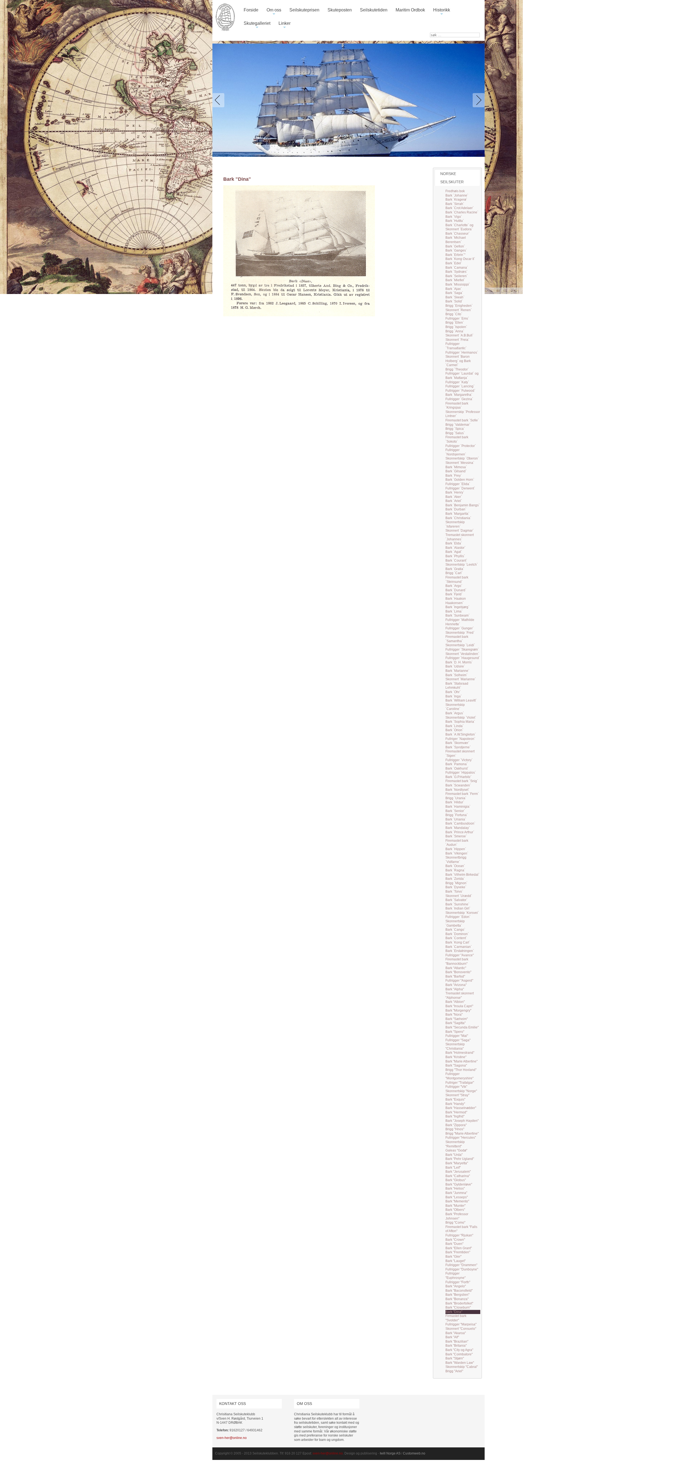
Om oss (274, 12)
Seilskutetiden (373, 10)
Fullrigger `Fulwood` (460, 391)
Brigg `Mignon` (456, 883)
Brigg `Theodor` (457, 369)
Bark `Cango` (455, 930)
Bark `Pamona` (456, 764)
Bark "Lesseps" (456, 1197)
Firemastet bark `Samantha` (456, 639)
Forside (251, 10)
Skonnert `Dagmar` (459, 530)
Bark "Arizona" (456, 985)
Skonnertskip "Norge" (461, 1091)
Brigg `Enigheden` (459, 306)
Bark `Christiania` (458, 518)
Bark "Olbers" (455, 1210)
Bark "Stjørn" (454, 1358)
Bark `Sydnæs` (456, 272)
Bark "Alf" (452, 1337)
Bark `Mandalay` (457, 828)
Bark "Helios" (455, 1188)
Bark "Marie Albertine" (461, 1061)
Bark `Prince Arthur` (459, 832)
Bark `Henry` (454, 492)
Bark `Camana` (456, 267)
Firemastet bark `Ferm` (462, 794)
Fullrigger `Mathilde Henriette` (459, 622)
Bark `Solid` (454, 301)
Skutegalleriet (257, 25)
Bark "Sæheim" (456, 1019)
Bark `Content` (456, 938)
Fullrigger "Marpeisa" (460, 1324)
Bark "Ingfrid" (454, 1116)
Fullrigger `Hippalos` (460, 772)
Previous (219, 100)
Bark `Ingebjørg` (457, 607)
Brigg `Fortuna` (456, 815)
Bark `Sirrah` (454, 204)
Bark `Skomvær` (457, 743)
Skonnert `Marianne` (460, 679)
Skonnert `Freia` (457, 340)
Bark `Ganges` (456, 250)
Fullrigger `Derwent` (460, 488)
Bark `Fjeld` (454, 594)
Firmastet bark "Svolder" (455, 1318)
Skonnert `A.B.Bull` (459, 335)
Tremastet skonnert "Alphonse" (459, 995)
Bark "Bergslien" (457, 1295)
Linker (285, 25)
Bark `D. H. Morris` (459, 662)
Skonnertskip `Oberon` (462, 458)
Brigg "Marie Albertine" (462, 1133)
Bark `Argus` (454, 713)
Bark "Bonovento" (458, 972)
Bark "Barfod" (455, 976)
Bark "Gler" (453, 1256)
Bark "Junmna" (456, 1193)
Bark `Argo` (453, 586)
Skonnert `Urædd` (458, 896)
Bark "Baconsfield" (459, 1291)
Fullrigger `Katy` (457, 382)
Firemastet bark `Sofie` (462, 420)
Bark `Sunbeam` (457, 615)
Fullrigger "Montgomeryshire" (459, 1076)
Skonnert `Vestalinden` (462, 654)
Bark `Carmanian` (458, 947)
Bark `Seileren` (456, 276)
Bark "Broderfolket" (459, 1303)
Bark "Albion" (455, 1002)
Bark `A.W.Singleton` (460, 734)
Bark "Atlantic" (455, 968)
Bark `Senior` (455, 811)
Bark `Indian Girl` (457, 908)
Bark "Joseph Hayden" (462, 1121)
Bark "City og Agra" (459, 1350)
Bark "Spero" (454, 1032)
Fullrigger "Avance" (459, 955)
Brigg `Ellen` (454, 322)
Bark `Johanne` (456, 195)
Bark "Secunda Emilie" (462, 1027)
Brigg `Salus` (455, 433)
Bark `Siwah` (454, 297)
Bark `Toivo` (454, 891)
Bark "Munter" (455, 1206)
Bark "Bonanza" (457, 1299)
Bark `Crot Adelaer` (459, 208)
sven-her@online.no (231, 1438)
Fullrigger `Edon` (457, 917)
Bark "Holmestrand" (459, 1053)
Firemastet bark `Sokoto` (456, 439)
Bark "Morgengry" (458, 1010)
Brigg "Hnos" (454, 1129)
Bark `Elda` (453, 543)
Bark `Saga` (454, 293)
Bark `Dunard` (455, 590)
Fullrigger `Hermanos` (461, 352)
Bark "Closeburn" (458, 1307)
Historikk (441, 12)
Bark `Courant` (456, 560)
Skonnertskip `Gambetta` (455, 923)
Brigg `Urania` (455, 798)
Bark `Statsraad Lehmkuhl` (456, 686)
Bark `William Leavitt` (461, 700)
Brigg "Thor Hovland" (460, 1070)
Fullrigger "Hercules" (460, 1138)
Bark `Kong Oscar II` (460, 259)
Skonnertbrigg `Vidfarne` (455, 860)
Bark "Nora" (454, 1014)
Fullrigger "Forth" (457, 1282)
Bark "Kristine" (455, 1057)
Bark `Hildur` (454, 802)
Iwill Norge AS (390, 1453)
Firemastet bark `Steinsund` (456, 579)
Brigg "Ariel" (454, 1371)
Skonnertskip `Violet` (460, 717)
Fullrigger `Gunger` (459, 628)
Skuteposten (340, 10)
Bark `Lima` (454, 611)
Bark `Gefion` (455, 246)
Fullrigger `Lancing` (460, 386)
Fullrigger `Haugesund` (462, 658)
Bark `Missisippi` (457, 284)
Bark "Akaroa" (455, 1333)
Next (477, 100)
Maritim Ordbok (410, 10)
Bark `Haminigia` (457, 806)
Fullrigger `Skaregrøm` (462, 649)
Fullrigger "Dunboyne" (461, 1269)
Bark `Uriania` (455, 819)
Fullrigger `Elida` (457, 484)
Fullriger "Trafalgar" (459, 1083)
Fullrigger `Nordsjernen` (455, 452)
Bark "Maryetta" (456, 1163)
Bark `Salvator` (456, 900)
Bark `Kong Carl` (457, 942)
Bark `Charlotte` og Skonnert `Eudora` (459, 227)
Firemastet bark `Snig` (461, 781)
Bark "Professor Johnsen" (456, 1216)
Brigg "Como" (455, 1222)
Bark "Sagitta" (455, 1023)
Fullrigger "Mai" (456, 1036)
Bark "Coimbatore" (459, 1354)
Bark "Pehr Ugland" (459, 1159)
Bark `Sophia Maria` (460, 722)
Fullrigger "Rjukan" (459, 1235)
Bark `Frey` (453, 475)
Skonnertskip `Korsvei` (462, 913)
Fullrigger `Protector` (460, 446)
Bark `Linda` (454, 726)
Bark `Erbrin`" (455, 255)
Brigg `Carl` (454, 573)
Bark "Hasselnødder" (460, 1108)
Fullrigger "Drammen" (461, 1265)
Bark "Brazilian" (456, 1341)
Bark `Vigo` (453, 217)
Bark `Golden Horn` (459, 480)
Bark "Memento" (457, 1201)
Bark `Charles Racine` (461, 212)
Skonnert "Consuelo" (460, 1329)
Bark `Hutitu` (454, 221)
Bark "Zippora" (456, 1125)
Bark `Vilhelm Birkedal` (462, 875)
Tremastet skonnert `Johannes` (459, 537)
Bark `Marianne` (457, 671)
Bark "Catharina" (457, 1176)
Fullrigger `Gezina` (459, 399)
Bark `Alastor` (455, 548)
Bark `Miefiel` (455, 280)
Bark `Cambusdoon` (460, 823)
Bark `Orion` (454, 730)
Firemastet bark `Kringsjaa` (456, 406)
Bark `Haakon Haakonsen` (455, 601)
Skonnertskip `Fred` (460, 633)
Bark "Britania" (456, 1345)
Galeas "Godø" (456, 1150)
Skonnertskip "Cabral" (461, 1367)
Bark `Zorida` (455, 879)
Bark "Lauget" (455, 1261)
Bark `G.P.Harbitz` (458, 777)
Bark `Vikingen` (456, 853)
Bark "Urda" (454, 1155)
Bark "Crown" (455, 1240)
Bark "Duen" (454, 1244)
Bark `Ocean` (455, 866)
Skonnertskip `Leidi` (460, 645)
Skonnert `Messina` (459, 463)
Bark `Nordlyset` (457, 790)
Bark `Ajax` (453, 289)
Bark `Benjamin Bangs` (462, 505)
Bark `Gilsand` (456, 471)
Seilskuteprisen (304, 10)
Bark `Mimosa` (456, 467)
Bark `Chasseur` (457, 233)
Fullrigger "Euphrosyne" (455, 1276)
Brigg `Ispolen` (456, 327)
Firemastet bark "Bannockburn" (456, 961)
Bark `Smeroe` (456, 836)
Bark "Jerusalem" (458, 1172)
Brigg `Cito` (453, 314)
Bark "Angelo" (455, 1286)
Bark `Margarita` (457, 514)
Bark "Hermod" (456, 1112)
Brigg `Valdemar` (457, 425)
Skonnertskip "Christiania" (455, 1046)
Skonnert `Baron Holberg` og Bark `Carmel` (458, 361)
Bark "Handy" (455, 1104)
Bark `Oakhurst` (457, 768)
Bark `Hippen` (455, 849)
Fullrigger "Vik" (456, 1087)
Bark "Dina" (453, 1312)
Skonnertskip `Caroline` (455, 707)
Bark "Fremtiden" (457, 1252)
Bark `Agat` (453, 552)
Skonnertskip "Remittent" (455, 1144)
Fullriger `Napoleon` (460, 739)
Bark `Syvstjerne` (458, 747)
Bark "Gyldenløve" (458, 1184)
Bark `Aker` (453, 497)
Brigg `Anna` (454, 331)
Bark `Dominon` (457, 934)
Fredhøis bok (455, 191)
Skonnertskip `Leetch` (461, 564)
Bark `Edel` (453, 263)
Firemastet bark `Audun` (456, 843)
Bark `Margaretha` (458, 395)
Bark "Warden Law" (459, 1363)
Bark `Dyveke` (455, 887)
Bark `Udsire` (455, 666)
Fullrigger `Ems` (457, 318)
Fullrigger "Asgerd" (459, 980)
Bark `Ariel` (453, 501)
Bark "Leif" (453, 1167)
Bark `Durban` (455, 509)
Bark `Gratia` (454, 569)
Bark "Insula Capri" (459, 1006)
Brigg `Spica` (455, 429)
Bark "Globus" (455, 1180)
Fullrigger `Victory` (459, 760)
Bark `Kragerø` (456, 199)
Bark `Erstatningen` (459, 951)
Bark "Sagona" (456, 1065)
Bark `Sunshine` (457, 904)
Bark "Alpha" (454, 989)
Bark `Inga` (453, 696)
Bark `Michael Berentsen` (455, 240)
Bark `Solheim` (456, 675)
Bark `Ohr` (453, 692)
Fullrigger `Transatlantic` (456, 346)
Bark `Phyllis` (455, 556)
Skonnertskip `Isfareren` (455, 524)
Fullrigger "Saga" (457, 1040)
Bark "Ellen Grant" (458, 1248)
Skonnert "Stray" (457, 1095)
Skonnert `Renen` (458, 310)
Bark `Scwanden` (458, 785)
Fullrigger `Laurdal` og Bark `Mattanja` (462, 376)
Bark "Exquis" (455, 1099)
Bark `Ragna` (455, 870)
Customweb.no (414, 1453)
